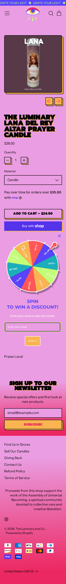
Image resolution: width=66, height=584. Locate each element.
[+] (24, 160)
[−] (7, 160)
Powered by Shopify (19, 533)
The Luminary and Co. (30, 529)
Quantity (10, 152)
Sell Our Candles (16, 451)
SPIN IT (32, 341)
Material (10, 171)
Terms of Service (17, 478)
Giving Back (13, 458)
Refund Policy (14, 471)
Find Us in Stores (17, 445)
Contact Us (13, 465)
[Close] (59, 235)
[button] (51, 13)
